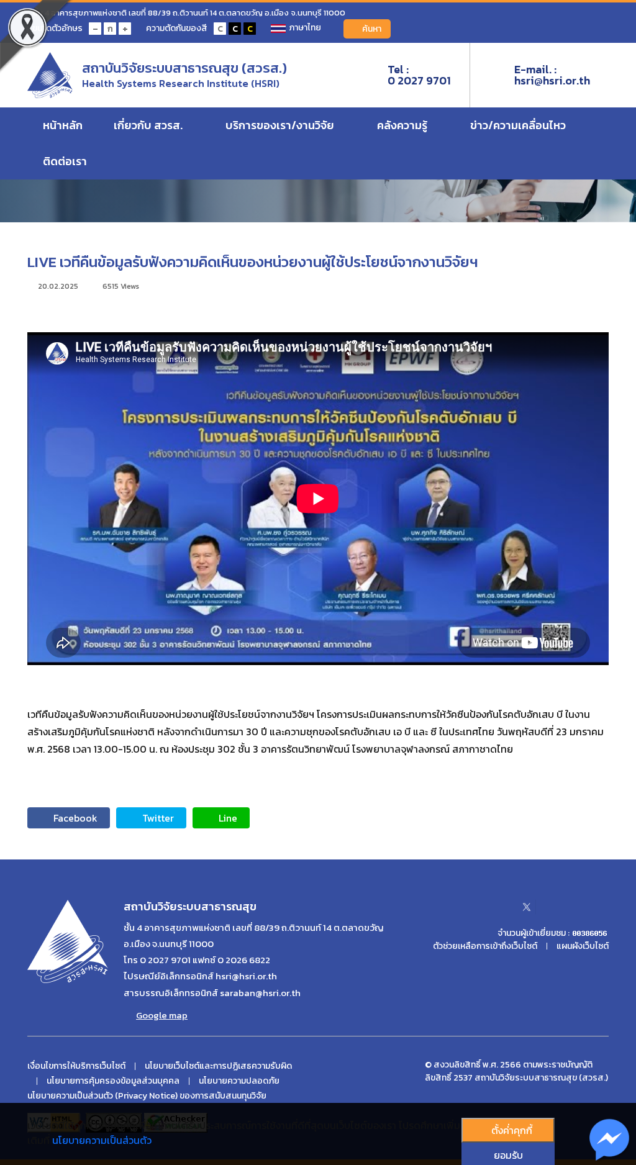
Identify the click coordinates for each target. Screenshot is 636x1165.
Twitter (158, 817)
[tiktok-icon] (604, 906)
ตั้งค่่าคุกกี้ (511, 1130)
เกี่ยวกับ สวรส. (149, 125)
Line (228, 817)
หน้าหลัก (63, 125)
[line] (580, 906)
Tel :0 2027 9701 (419, 75)
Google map (162, 1015)
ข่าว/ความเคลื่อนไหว (519, 125)
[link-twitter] (526, 906)
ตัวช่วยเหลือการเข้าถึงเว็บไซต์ (485, 946)
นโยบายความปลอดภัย (239, 1081)
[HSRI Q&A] (609, 1140)
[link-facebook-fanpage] (497, 906)
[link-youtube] (556, 906)
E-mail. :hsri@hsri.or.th (552, 75)
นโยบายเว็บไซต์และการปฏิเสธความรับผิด (218, 1066)
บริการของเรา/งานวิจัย (281, 125)
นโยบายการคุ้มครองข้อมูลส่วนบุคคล (113, 1081)
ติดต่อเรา (66, 161)
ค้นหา (371, 28)
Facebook (75, 817)
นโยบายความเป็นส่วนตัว (102, 1140)
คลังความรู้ (403, 125)
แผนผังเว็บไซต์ (582, 946)
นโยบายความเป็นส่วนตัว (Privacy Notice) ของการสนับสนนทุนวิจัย (146, 1096)
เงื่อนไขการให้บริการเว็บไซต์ (76, 1066)
